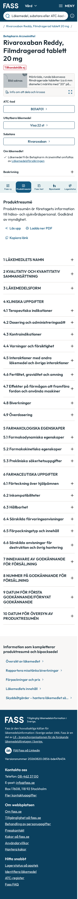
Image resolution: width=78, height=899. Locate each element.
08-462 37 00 (28, 794)
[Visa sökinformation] (72, 16)
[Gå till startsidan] (11, 6)
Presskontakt (14, 848)
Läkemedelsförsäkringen (28, 161)
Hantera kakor (15, 867)
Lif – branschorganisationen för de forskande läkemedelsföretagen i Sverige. (32, 757)
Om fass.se (13, 829)
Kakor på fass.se (17, 854)
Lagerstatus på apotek (21, 883)
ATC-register (14, 895)
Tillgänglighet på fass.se (23, 835)
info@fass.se (25, 800)
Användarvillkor (17, 860)
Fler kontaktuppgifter (21, 813)
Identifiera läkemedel (21, 889)
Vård (28, 6)
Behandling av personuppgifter (28, 841)
